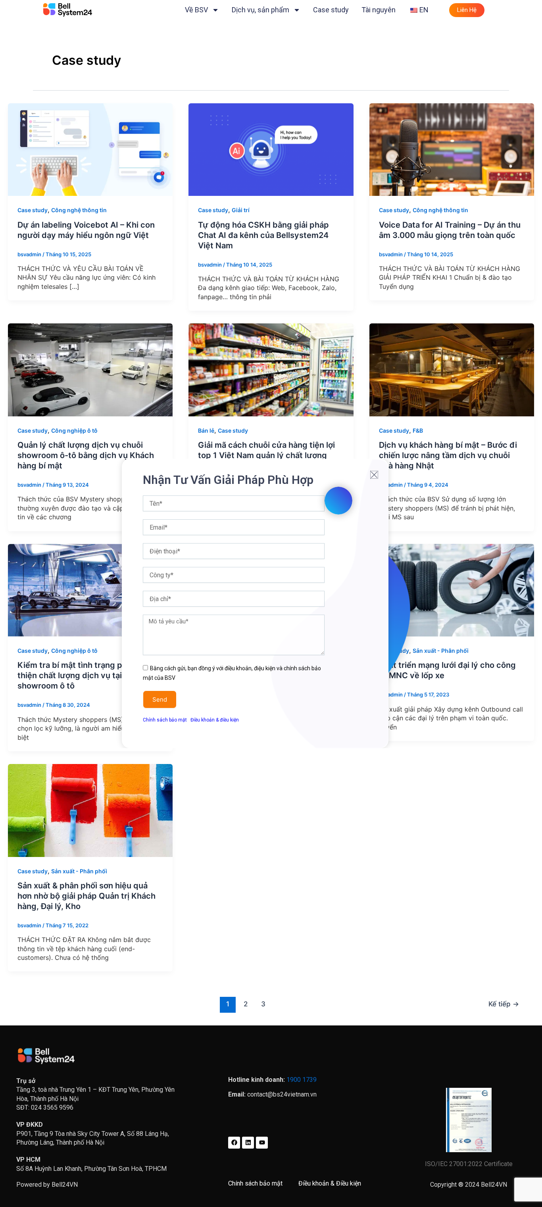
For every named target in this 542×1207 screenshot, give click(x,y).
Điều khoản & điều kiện (214, 720)
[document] (271, 603)
